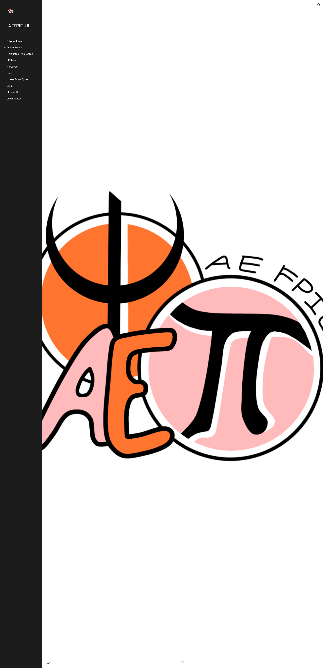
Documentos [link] (14, 98)
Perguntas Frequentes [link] (20, 54)
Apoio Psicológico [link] (17, 79)
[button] (319, 5)
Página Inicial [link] (15, 41)
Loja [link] (9, 86)
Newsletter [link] (13, 92)
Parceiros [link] (12, 67)
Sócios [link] (10, 73)
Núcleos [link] (11, 60)
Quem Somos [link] (15, 47)
